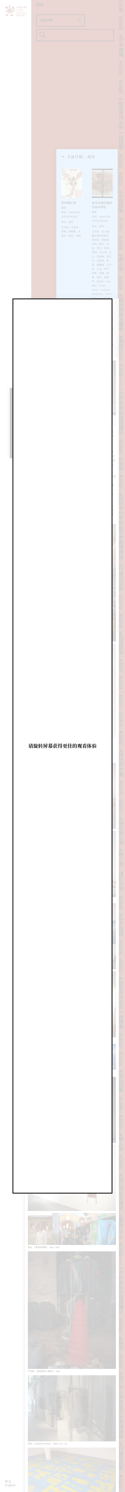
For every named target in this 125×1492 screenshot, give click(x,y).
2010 (121, 572)
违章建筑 (121, 613)
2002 (121, 707)
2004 (121, 252)
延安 (121, 434)
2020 (121, 130)
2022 (121, 149)
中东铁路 (121, 15)
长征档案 (121, 172)
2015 (121, 689)
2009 (121, 212)
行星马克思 (121, 547)
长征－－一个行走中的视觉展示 (121, 369)
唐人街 (121, 233)
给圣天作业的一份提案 (121, 93)
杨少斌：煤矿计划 (121, 840)
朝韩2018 (121, 317)
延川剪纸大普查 (121, 283)
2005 (121, 451)
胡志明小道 (121, 801)
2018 (121, 590)
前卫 (121, 635)
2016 (121, 38)
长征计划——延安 (81, 157)
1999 (121, 194)
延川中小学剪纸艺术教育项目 (121, 496)
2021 (121, 652)
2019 (121, 757)
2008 (121, 872)
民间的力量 (121, 733)
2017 (121, 671)
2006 (121, 416)
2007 (121, 776)
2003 (121, 56)
